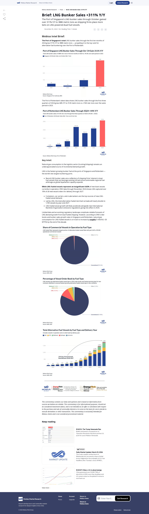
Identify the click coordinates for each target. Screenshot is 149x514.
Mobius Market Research (49, 10)
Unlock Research (122, 3)
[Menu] (131, 2)
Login (111, 3)
